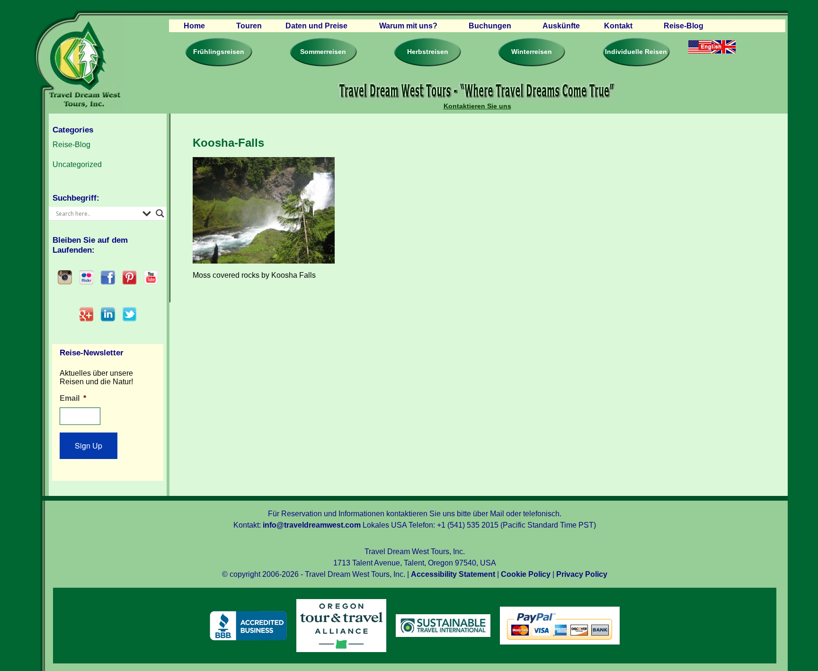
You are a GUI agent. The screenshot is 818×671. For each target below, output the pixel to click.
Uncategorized (77, 164)
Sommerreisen (323, 51)
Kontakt (618, 26)
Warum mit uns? (408, 26)
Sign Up (88, 445)
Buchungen (490, 26)
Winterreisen (531, 51)
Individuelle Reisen (636, 51)
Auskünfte (561, 26)
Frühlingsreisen (218, 51)
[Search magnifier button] (160, 213)
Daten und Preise (316, 26)
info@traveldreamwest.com (312, 525)
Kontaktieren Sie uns (477, 106)
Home (194, 26)
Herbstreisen (427, 51)
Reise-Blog (683, 26)
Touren (249, 26)
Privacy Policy (581, 574)
